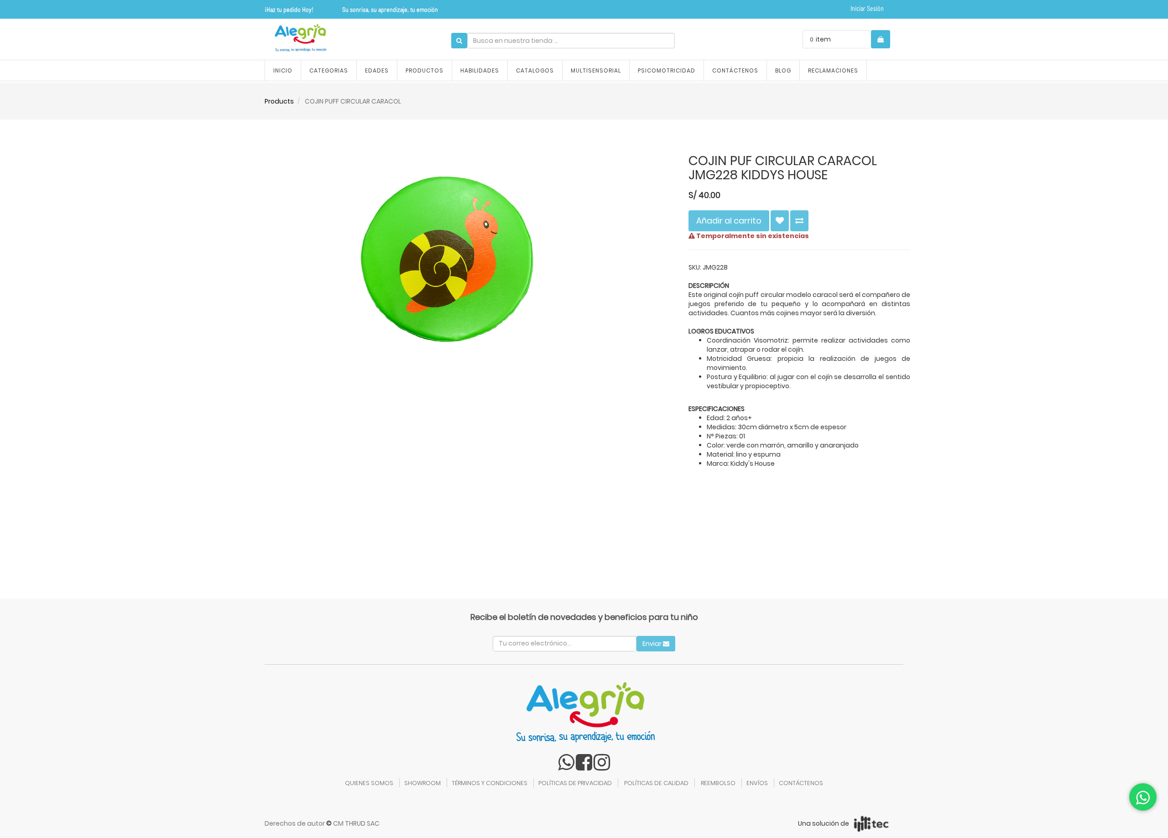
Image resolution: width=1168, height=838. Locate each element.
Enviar (652, 643)
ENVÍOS (757, 783)
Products (279, 101)
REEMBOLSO (718, 783)
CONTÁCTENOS (801, 783)
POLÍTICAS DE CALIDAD (656, 783)
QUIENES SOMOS (369, 783)
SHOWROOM (422, 783)
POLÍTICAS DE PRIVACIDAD (575, 783)
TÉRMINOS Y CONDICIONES (489, 783)
